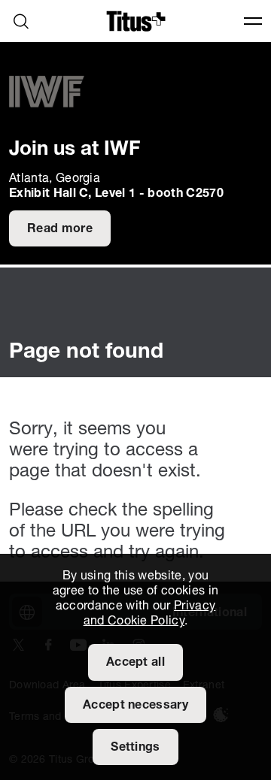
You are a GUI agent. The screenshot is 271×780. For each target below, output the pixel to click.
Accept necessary (135, 706)
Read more (60, 229)
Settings (135, 748)
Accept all (135, 663)
